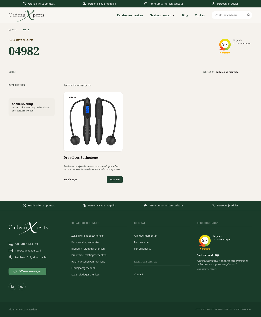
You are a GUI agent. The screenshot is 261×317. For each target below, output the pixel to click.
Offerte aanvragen (28, 271)
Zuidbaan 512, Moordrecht (31, 257)
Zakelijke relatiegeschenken (87, 235)
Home (15, 29)
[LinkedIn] (12, 286)
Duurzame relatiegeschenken (89, 255)
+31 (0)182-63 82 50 (26, 243)
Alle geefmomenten (145, 235)
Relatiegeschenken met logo (88, 261)
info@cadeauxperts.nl (28, 250)
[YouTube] (22, 286)
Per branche (141, 242)
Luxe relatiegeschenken (85, 274)
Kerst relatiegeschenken (85, 242)
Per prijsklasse (142, 248)
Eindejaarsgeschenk (83, 268)
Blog (185, 15)
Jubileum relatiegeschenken (88, 248)
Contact (200, 15)
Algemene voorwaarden (23, 309)
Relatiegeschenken (130, 15)
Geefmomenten (160, 15)
